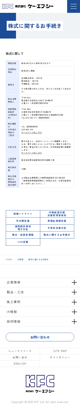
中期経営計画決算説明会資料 (57, 214)
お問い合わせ (40, 337)
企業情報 (13, 282)
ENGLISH (20, 363)
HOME (9, 259)
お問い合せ (20, 357)
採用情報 (13, 321)
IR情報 (20, 259)
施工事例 (13, 301)
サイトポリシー (60, 357)
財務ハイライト (23, 213)
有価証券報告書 (57, 220)
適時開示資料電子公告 (23, 228)
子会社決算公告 (57, 227)
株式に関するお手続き (57, 234)
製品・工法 (15, 292)
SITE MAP (60, 351)
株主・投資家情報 (23, 234)
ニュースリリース (20, 351)
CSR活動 (23, 241)
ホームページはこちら (31, 132)
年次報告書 (23, 220)
